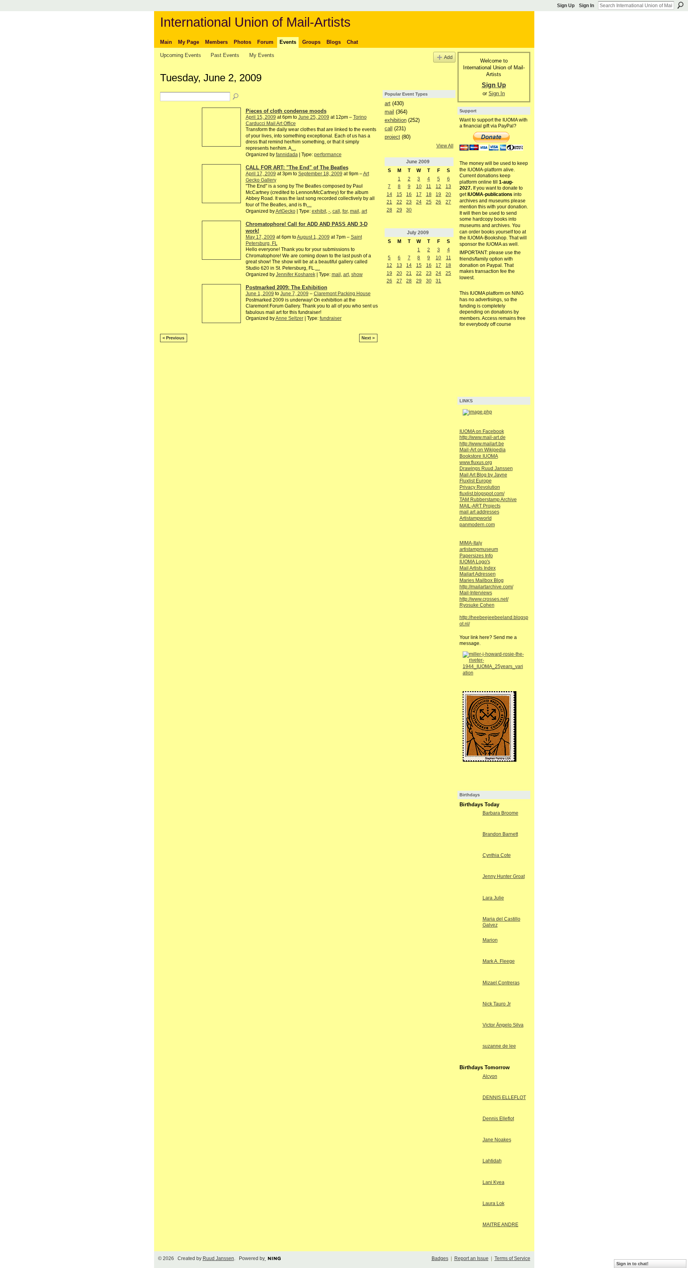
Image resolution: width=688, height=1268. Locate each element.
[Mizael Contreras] (469, 989)
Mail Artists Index (477, 568)
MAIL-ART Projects (479, 506)
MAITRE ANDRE (500, 1224)
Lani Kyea (493, 1182)
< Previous (173, 337)
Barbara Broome (500, 813)
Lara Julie (493, 898)
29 (399, 210)
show (357, 274)
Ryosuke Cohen (476, 605)
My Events (261, 55)
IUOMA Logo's (474, 561)
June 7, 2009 (294, 293)
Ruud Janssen (218, 1258)
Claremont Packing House (342, 293)
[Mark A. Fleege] (469, 968)
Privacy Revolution (479, 487)
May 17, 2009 (260, 237)
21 (389, 202)
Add (448, 57)
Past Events (225, 55)
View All (444, 146)
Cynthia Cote (497, 855)
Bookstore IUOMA (478, 456)
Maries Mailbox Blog (481, 580)
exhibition (396, 120)
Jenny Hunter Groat (504, 876)
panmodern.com (477, 524)
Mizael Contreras (501, 983)
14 (389, 194)
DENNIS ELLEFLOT (504, 1097)
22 (399, 202)
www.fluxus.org (475, 462)
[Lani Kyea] (469, 1189)
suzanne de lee (499, 1046)
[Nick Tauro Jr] (469, 1010)
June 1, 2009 (260, 293)
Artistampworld (475, 518)
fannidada (287, 154)
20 (448, 194)
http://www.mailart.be (481, 444)
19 (438, 194)
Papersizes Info (476, 556)
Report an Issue (471, 1258)
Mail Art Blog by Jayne (483, 475)
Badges (440, 1258)
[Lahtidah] (469, 1167)
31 (438, 281)
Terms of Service (512, 1258)
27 (448, 202)
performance (328, 154)
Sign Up (566, 5)
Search (680, 5)
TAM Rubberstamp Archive (488, 499)
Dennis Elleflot (498, 1118)
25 (429, 202)
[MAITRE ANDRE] (469, 1231)
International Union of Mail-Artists (255, 22)
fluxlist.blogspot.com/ (481, 493)
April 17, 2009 (261, 173)
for (345, 211)
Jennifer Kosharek (295, 274)
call (336, 211)
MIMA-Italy (470, 543)
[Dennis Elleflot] (469, 1125)
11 (428, 186)
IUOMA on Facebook (481, 431)
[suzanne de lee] (469, 1052)
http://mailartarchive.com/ (486, 587)
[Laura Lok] (469, 1210)
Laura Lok (493, 1203)
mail (354, 211)
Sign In (586, 5)
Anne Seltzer (289, 318)
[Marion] (469, 946)
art (364, 211)
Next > (368, 337)
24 (419, 202)
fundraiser (331, 318)
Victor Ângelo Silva (503, 1025)
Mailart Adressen (477, 574)
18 (429, 194)
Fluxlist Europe (475, 481)
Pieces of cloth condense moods (286, 111)
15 (399, 194)
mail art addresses (479, 512)
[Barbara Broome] (469, 819)
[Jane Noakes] (469, 1146)
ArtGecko (285, 211)
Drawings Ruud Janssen (486, 468)
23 (409, 202)
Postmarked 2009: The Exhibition (286, 287)
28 (389, 210)
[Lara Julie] (469, 904)
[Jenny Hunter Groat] (469, 883)
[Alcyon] (469, 1083)
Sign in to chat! (632, 1263)
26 (438, 202)
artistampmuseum (478, 549)
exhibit (319, 211)
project (392, 137)
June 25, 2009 (313, 117)
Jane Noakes (497, 1140)
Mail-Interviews (475, 593)
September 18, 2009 (320, 173)
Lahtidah (492, 1161)
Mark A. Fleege (499, 961)
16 (409, 194)
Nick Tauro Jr (497, 1004)
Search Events (236, 96)
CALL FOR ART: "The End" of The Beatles (297, 168)
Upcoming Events (180, 55)
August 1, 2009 (313, 237)
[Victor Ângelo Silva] (469, 1031)
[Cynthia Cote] (469, 862)
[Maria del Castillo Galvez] (469, 925)
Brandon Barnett (500, 834)
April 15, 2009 (261, 117)
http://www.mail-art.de (482, 437)
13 (448, 186)
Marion (490, 940)
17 (419, 194)
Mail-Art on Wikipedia (482, 450)
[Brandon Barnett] (469, 841)
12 (438, 186)
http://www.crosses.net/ (483, 599)
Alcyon (490, 1076)
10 (419, 186)
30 (409, 210)
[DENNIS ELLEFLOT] (469, 1104)
